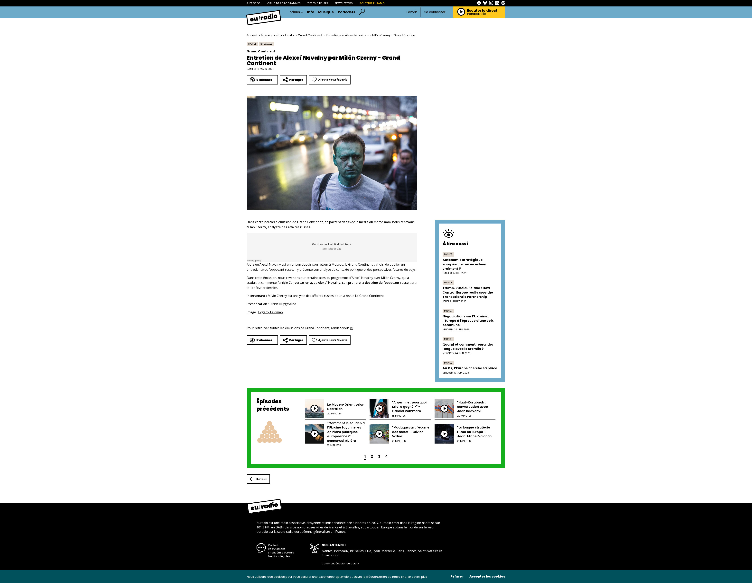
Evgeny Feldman (270, 312)
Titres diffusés (317, 3)
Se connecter (435, 12)
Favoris (411, 12)
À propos (253, 3)
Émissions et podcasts (277, 35)
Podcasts (346, 12)
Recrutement (276, 549)
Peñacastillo (476, 13)
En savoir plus (417, 576)
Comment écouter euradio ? (340, 563)
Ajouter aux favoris (332, 80)
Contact (273, 545)
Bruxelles (266, 43)
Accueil (252, 35)
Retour (261, 479)
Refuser (456, 576)
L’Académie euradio (281, 552)
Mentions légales (279, 556)
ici (351, 328)
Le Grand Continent (369, 296)
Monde (252, 43)
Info (310, 12)
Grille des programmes (284, 3)
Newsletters (344, 3)
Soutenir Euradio (372, 3)
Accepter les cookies (487, 576)
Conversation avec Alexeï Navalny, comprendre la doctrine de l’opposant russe (349, 282)
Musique (326, 12)
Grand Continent (310, 35)
